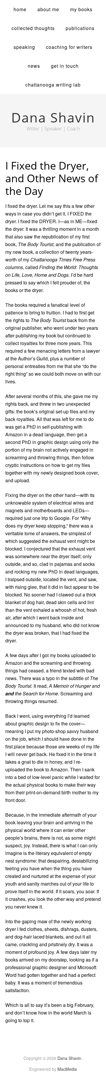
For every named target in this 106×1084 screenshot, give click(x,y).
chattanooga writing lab (53, 84)
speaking (24, 47)
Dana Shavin (69, 1058)
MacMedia (67, 1069)
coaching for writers (69, 47)
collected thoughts (33, 28)
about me (48, 9)
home (20, 9)
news (34, 65)
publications (80, 28)
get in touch (65, 65)
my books (81, 9)
